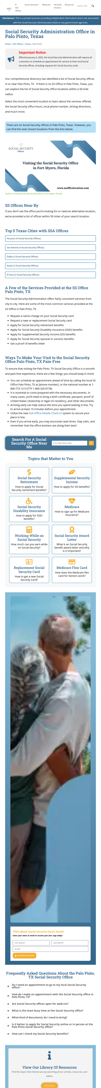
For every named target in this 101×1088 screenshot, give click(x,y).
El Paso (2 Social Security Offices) (23, 274)
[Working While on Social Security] (29, 529)
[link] (9, 144)
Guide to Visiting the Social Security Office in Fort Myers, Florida (49, 144)
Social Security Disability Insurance (29, 509)
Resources (69, 4)
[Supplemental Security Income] (72, 472)
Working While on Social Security (29, 537)
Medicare (46, 4)
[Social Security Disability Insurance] (29, 501)
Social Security (31, 4)
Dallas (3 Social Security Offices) (22, 256)
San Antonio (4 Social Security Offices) (25, 247)
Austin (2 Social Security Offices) (22, 265)
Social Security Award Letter (72, 537)
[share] (90, 143)
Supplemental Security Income (72, 480)
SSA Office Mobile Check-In (45, 413)
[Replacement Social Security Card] (29, 562)
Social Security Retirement (29, 480)
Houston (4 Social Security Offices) (24, 238)
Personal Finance (58, 6)
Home (8, 44)
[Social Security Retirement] (29, 472)
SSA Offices (18, 9)
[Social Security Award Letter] (72, 529)
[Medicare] (72, 501)
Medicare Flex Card (72, 567)
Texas (28, 44)
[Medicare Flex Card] (72, 562)
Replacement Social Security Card (29, 569)
